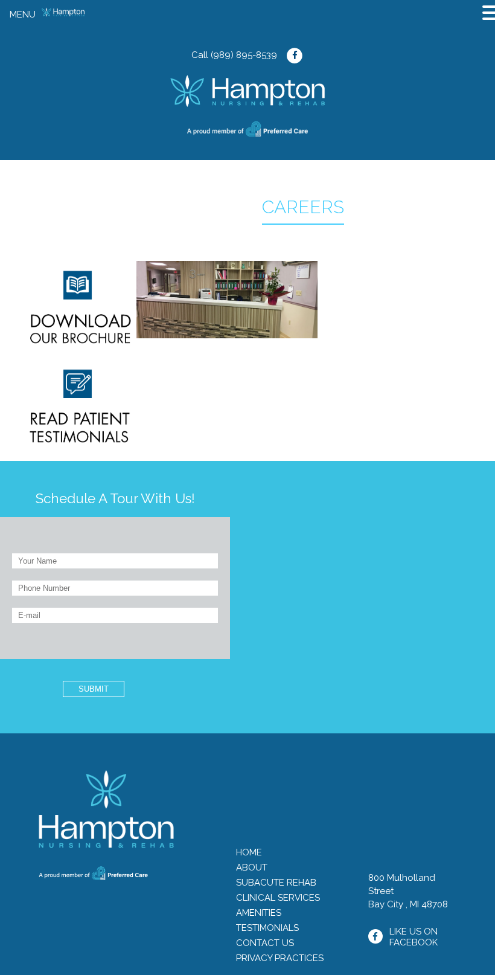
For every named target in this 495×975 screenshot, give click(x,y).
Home (249, 852)
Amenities (258, 912)
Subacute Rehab (276, 882)
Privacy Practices (280, 958)
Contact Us (265, 943)
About (251, 867)
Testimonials (267, 927)
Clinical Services (278, 897)
